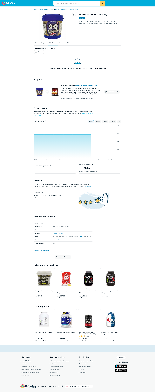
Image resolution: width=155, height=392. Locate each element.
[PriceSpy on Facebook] (58, 386)
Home (35, 9)
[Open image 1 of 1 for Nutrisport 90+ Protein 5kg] (53, 26)
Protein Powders (73, 9)
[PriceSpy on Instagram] (62, 386)
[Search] (102, 3)
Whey (59, 240)
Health (51, 9)
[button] (39, 52)
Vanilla (81, 236)
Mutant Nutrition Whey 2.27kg (86, 85)
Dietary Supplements (61, 9)
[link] (77, 92)
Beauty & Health (43, 9)
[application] (77, 143)
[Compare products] (74, 15)
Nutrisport (56, 230)
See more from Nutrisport (41, 250)
